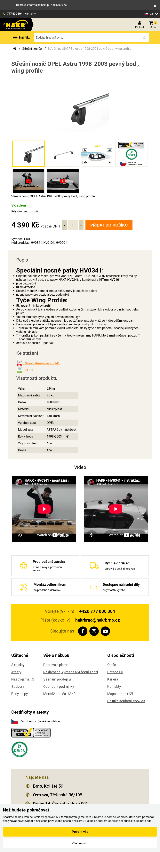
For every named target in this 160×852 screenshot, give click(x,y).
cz (152, 13)
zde (149, 821)
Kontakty (30, 13)
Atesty (16, 672)
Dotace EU (115, 672)
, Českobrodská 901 (60, 803)
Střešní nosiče (32, 49)
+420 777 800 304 (97, 611)
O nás (111, 665)
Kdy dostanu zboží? (24, 211)
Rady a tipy (19, 694)
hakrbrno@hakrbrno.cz (97, 620)
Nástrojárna (20, 679)
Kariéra (112, 679)
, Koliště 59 (48, 786)
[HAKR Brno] (14, 49)
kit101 (28, 370)
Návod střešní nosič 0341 (41, 363)
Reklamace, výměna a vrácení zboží (70, 672)
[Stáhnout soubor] (20, 363)
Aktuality (18, 665)
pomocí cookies (117, 817)
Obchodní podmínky (58, 686)
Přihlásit (139, 27)
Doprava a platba (55, 665)
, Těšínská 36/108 (57, 794)
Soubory (17, 686)
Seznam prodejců (57, 679)
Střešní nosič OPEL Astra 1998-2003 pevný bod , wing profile (89, 49)
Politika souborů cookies (126, 701)
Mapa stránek (117, 694)
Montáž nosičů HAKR (59, 694)
